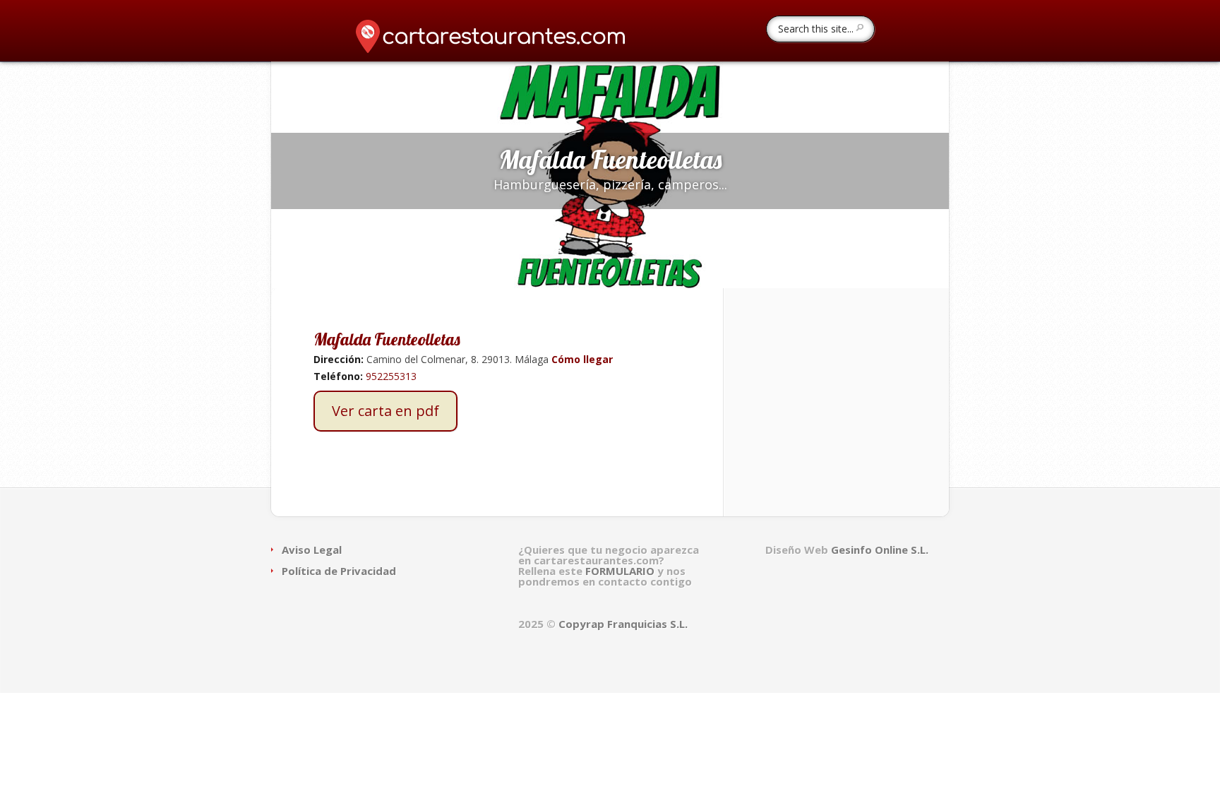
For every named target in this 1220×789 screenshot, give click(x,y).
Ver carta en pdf (385, 410)
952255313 (391, 376)
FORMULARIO (621, 571)
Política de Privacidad (339, 571)
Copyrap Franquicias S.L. (623, 624)
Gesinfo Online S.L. (879, 549)
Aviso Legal (312, 549)
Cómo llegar (581, 359)
